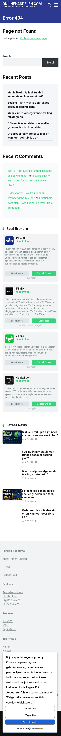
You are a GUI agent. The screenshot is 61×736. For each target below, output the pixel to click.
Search (7, 56)
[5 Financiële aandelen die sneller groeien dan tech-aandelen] (12, 499)
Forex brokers (11, 604)
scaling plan (41, 311)
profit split (25, 302)
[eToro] (9, 342)
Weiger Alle (30, 715)
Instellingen (30, 708)
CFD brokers (10, 596)
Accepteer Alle (30, 722)
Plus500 (21, 238)
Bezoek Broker (44, 273)
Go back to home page (33, 38)
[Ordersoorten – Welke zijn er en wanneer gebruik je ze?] (12, 521)
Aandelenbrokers (13, 592)
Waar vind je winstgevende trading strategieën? (30, 115)
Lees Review (17, 273)
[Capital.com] (9, 383)
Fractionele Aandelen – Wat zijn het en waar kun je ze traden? (30, 203)
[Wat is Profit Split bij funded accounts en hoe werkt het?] (12, 442)
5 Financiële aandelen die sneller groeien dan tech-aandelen (28, 125)
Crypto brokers (11, 600)
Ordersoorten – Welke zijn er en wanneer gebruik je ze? (28, 135)
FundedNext (25, 314)
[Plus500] (9, 244)
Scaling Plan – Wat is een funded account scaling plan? (28, 104)
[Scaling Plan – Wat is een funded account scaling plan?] (12, 462)
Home (6, 646)
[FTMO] (9, 294)
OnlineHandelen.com (22, 4)
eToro (20, 336)
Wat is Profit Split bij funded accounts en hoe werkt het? (26, 94)
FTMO (20, 288)
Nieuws (7, 650)
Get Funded (44, 321)
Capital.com (23, 377)
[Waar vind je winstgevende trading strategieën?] (12, 481)
